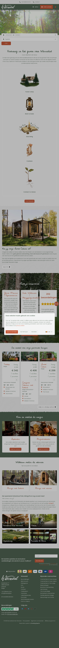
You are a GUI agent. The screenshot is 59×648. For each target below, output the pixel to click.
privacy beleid (20, 325)
